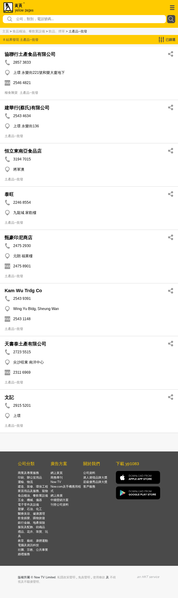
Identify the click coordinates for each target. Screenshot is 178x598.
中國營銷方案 (60, 500)
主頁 (5, 31)
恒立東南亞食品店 (23, 150)
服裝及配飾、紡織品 (31, 527)
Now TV (56, 482)
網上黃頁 (57, 473)
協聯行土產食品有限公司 (30, 54)
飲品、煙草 (57, 31)
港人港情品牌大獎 (95, 477)
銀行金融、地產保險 (31, 522)
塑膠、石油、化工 (30, 509)
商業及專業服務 (28, 473)
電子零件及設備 (28, 504)
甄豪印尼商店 (18, 237)
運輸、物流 (25, 482)
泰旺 (9, 194)
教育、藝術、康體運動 (33, 540)
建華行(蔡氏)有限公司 (27, 107)
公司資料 (89, 473)
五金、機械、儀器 (30, 500)
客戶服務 (89, 486)
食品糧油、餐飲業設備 (29, 31)
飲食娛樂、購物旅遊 (31, 518)
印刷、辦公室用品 (30, 477)
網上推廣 (57, 495)
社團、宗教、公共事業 (33, 549)
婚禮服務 (24, 554)
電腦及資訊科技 (28, 545)
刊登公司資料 (60, 504)
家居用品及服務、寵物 (33, 491)
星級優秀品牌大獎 (95, 482)
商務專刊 (57, 477)
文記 (9, 397)
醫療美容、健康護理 (31, 513)
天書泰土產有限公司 (25, 343)
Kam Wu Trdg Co (23, 290)
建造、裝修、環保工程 (33, 486)
